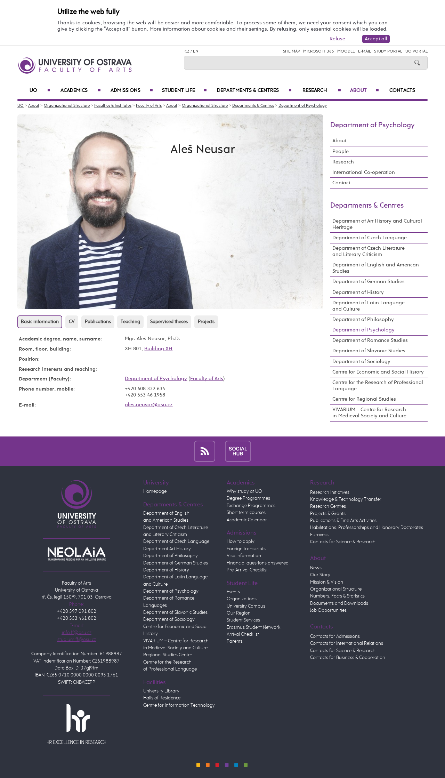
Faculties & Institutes (112, 106)
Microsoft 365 (318, 51)
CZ (187, 51)
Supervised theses (169, 321)
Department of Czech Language (369, 237)
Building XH (158, 348)
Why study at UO (244, 491)
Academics (80, 90)
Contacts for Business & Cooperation (347, 657)
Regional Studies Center (167, 654)
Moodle (346, 51)
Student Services (243, 620)
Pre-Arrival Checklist (247, 570)
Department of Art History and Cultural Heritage (377, 224)
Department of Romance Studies (370, 340)
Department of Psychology (302, 106)
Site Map (291, 51)
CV (72, 321)
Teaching (130, 321)
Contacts (402, 90)
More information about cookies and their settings (208, 29)
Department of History (358, 292)
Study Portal (388, 51)
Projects (206, 321)
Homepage (155, 491)
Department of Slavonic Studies (368, 350)
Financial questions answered (258, 563)
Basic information (40, 321)
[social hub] (238, 451)
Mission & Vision (326, 582)
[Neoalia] (76, 553)
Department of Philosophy (363, 319)
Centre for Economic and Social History (378, 372)
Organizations (242, 598)
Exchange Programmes (251, 505)
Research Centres (328, 506)
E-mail (364, 51)
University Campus (246, 606)
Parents (235, 641)
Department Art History (167, 548)
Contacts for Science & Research (342, 541)
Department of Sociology (361, 361)
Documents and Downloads (339, 603)
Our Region (239, 613)
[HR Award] (76, 723)
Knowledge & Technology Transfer (345, 499)
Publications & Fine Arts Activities (343, 520)
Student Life (184, 90)
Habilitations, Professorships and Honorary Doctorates (366, 527)
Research (321, 90)
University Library (161, 691)
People (340, 151)
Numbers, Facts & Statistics (337, 596)
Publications (98, 321)
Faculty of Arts (149, 106)
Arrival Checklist (243, 634)
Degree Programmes (248, 498)
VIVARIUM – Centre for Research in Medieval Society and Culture (369, 412)
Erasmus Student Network (254, 627)
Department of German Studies (368, 281)
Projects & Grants (328, 513)
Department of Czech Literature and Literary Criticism (368, 251)
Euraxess (319, 534)
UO (40, 90)
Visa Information (244, 555)
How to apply (240, 541)
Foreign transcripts (246, 548)
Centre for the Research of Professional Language (377, 385)
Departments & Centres (254, 90)
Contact (341, 182)
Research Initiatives (329, 492)
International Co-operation (363, 172)
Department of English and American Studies (375, 268)
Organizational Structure (67, 106)
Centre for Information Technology (179, 705)
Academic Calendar (247, 520)
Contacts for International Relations (346, 643)
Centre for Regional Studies (364, 399)
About (364, 90)
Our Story (320, 574)
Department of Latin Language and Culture (368, 306)
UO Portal (416, 51)
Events (233, 591)
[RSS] (204, 451)
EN (195, 51)
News (316, 568)
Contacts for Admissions (335, 636)
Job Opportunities (328, 610)
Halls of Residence (161, 698)
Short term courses (246, 512)
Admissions (132, 90)
